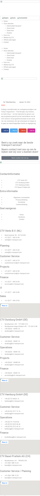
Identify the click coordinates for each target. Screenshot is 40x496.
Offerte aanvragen (10, 40)
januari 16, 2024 (24, 102)
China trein (10, 30)
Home (6, 21)
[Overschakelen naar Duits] (13, 18)
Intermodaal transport (14, 26)
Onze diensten (8, 23)
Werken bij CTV (9, 37)
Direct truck (10, 28)
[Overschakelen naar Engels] (5, 18)
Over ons (7, 35)
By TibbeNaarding (9, 102)
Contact (6, 42)
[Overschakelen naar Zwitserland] (22, 18)
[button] (20, 46)
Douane (9, 33)
